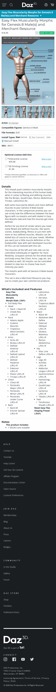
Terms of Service (32, 678)
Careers (7, 540)
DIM (48, 137)
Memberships (10, 515)
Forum (7, 579)
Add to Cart (47, 33)
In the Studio (10, 566)
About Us (8, 528)
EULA (13, 681)
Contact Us (9, 450)
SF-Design (14, 122)
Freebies (8, 605)
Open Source (10, 488)
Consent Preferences (13, 495)
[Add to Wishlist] (37, 32)
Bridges (7, 547)
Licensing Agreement (13, 678)
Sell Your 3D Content (13, 469)
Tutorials (7, 457)
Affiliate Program (11, 476)
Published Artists (11, 612)
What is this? (46, 159)
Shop (6, 599)
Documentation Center (14, 482)
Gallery (7, 573)
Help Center (9, 463)
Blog (6, 521)
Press (6, 534)
